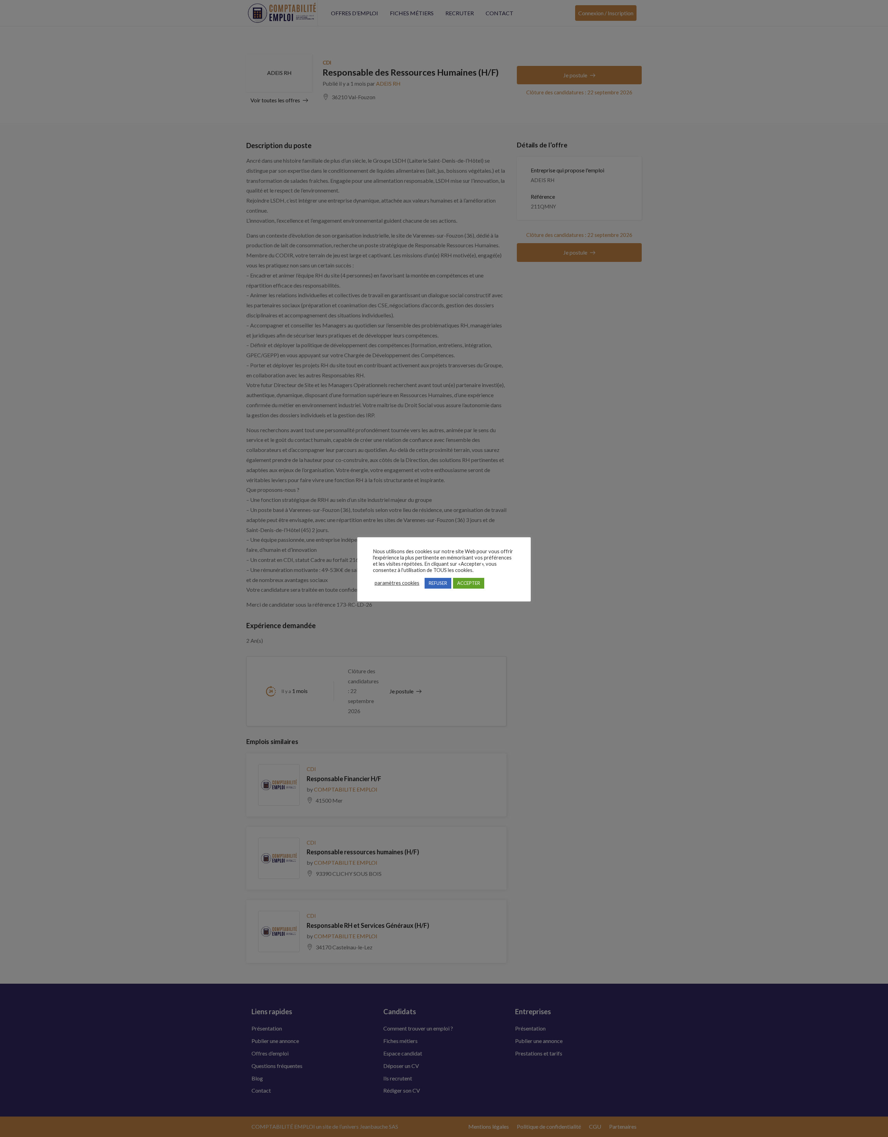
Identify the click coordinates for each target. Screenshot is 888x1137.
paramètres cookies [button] (397, 583)
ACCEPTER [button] (468, 583)
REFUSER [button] (438, 583)
